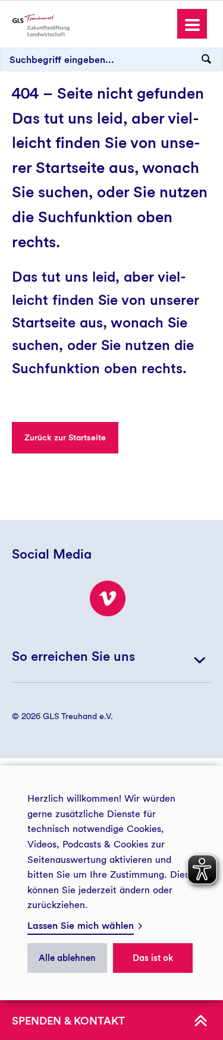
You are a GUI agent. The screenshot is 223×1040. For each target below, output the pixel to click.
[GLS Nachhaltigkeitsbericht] (40, 24)
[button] (192, 24)
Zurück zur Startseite (65, 437)
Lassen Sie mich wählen (80, 925)
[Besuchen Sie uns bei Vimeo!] (107, 598)
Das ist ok (153, 958)
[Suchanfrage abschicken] (206, 59)
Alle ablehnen (67, 958)
